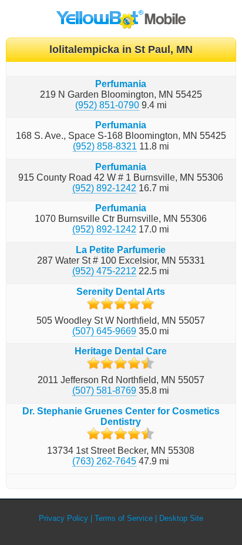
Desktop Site (181, 518)
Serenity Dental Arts (120, 292)
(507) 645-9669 (104, 331)
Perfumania (120, 84)
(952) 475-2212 (104, 271)
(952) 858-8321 (105, 146)
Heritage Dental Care (121, 351)
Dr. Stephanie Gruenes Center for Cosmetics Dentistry (121, 416)
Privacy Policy (63, 518)
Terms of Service (124, 518)
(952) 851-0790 (107, 105)
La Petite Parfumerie (121, 250)
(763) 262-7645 (104, 461)
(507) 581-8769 (104, 391)
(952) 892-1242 (104, 188)
